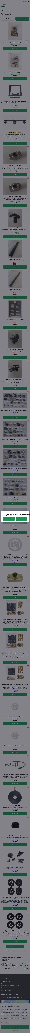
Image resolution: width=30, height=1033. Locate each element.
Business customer (8, 519)
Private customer (21, 519)
